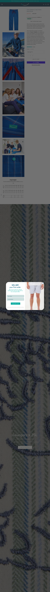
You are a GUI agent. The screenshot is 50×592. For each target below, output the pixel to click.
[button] (15, 304)
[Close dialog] (43, 283)
